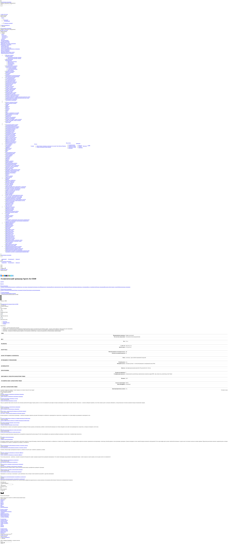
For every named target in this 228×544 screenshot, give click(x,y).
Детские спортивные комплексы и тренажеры (78, 287)
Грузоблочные (3, 519)
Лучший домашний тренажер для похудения (9, 424)
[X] (6, 275)
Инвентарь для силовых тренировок (25, 287)
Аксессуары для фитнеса (64, 287)
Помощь (2, 526)
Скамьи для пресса (4, 523)
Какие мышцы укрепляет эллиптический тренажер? (11, 471)
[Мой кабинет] (1, 257)
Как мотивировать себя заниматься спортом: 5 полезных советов (13, 447)
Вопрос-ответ (3, 531)
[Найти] (1, 5)
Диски (1, 524)
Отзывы (4, 323)
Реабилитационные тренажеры (124, 287)
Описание (5, 321)
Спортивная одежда (36, 287)
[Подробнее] (0, 397)
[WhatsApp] (9, 275)
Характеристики (6, 322)
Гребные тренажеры (18, 290)
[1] (114, 295)
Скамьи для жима (4, 522)
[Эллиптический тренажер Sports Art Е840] (9, 304)
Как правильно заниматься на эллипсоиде (9, 462)
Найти (2, 542)
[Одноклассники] (3, 275)
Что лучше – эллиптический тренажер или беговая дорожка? (12, 413)
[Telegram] (13, 275)
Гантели (2, 525)
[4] (114, 298)
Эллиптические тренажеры (6, 511)
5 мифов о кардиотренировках (6, 439)
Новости (2, 506)
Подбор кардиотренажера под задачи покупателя (10, 432)
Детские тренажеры (4, 515)
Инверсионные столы (13, 287)
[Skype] (11, 275)
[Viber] (8, 275)
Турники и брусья (4, 520)
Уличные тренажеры (100, 287)
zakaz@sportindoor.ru (5, 25)
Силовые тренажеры (4, 287)
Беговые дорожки (4, 290)
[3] (114, 297)
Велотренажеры (11, 290)
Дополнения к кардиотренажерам (33, 290)
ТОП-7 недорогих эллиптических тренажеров (9, 409)
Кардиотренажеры (4, 507)
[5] (114, 299)
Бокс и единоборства (91, 287)
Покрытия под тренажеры (45, 287)
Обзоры (2, 504)
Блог (1, 505)
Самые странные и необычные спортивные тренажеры (11, 396)
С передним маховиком (5, 293)
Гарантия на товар (4, 530)
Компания (2, 499)
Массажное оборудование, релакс (111, 287)
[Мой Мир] (4, 275)
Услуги (1, 501)
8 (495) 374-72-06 (4, 14)
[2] (114, 296)
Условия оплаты (3, 528)
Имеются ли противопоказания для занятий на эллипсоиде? (12, 478)
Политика (2, 532)
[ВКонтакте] (1, 275)
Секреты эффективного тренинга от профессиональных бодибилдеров (14, 420)
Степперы (24, 290)
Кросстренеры (13, 293)
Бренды (2, 503)
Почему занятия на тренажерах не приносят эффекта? (11, 454)
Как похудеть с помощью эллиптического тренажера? (11, 466)
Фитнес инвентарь (55, 287)
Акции (1, 500)
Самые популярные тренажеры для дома (8, 400)
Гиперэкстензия (3, 521)
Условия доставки (4, 529)
